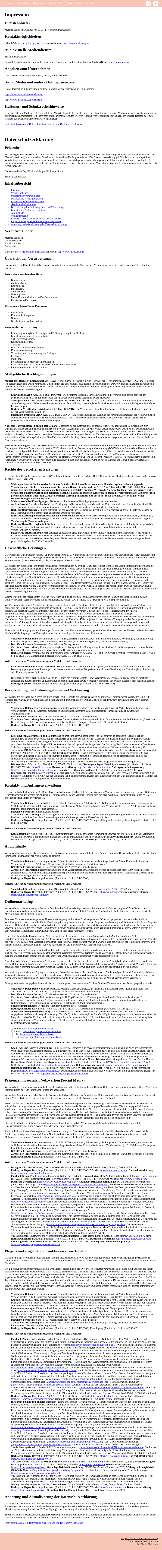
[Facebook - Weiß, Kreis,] (156, 3)
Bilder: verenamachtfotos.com (143, 1541)
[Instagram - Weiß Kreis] (148, 3)
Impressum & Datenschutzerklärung (140, 1538)
